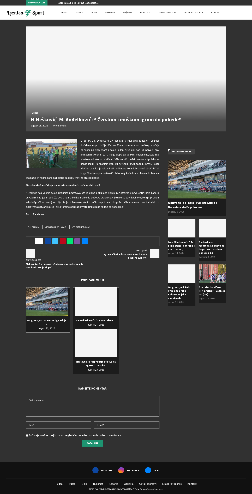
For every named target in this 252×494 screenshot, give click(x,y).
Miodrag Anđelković (55, 227)
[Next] (55, 2)
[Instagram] (221, 2)
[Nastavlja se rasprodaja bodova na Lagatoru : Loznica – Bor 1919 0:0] (96, 343)
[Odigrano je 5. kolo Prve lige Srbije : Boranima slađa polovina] (47, 301)
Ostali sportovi (167, 12)
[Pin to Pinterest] (63, 241)
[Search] (244, 12)
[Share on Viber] (77, 241)
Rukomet (110, 12)
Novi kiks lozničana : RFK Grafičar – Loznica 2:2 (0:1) (212, 291)
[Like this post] (40, 241)
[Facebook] (217, 2)
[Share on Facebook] (48, 241)
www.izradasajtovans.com (153, 489)
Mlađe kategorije (193, 12)
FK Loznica (33, 227)
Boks (94, 12)
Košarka (128, 12)
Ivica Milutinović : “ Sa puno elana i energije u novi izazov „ (181, 245)
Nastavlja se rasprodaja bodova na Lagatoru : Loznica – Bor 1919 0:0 (211, 247)
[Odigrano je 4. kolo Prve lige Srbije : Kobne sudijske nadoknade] (181, 273)
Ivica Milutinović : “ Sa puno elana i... (96, 320)
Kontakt (216, 12)
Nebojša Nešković (81, 227)
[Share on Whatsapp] (70, 241)
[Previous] (51, 2)
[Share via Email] (85, 241)
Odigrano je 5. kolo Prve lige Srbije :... (78, 3)
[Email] (225, 2)
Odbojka (145, 12)
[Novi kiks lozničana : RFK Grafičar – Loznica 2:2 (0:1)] (212, 273)
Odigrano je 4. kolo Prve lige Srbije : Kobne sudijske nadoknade (179, 293)
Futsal (80, 12)
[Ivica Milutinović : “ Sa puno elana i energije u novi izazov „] (96, 301)
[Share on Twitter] (55, 241)
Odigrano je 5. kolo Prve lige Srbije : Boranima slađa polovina (192, 205)
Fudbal (65, 12)
